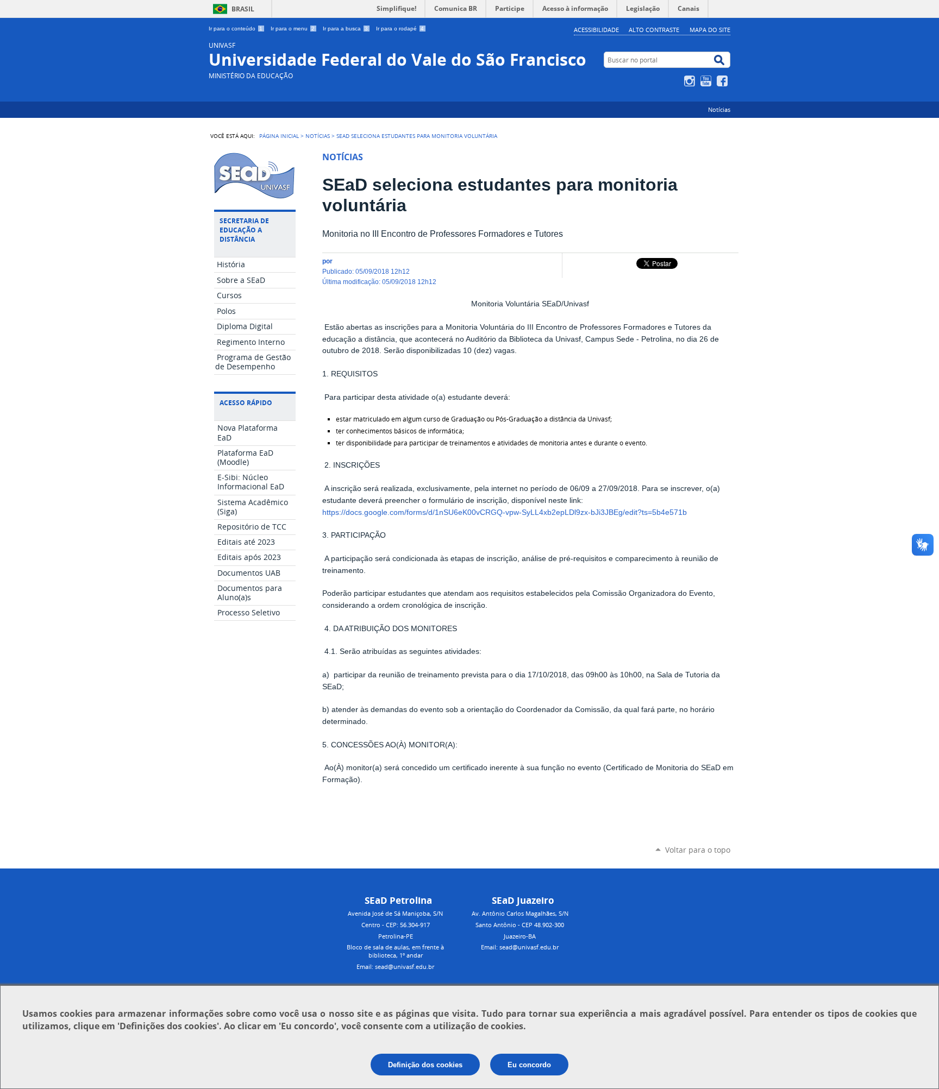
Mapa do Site (710, 30)
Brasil (242, 9)
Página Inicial (279, 136)
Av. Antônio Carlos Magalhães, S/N (520, 913)
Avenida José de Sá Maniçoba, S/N (395, 913)
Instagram (691, 80)
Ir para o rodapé (400, 29)
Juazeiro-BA (520, 936)
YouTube (707, 80)
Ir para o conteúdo (235, 29)
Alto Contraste (654, 30)
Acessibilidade (596, 30)
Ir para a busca (345, 29)
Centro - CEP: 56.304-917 (395, 925)
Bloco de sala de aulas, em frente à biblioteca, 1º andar (395, 951)
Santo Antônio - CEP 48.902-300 (519, 925)
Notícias (719, 109)
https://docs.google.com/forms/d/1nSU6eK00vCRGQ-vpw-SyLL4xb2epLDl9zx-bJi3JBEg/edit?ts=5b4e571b (504, 512)
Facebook (723, 80)
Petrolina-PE (395, 936)
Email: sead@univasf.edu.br (395, 966)
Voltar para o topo (697, 850)
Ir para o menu (293, 29)
